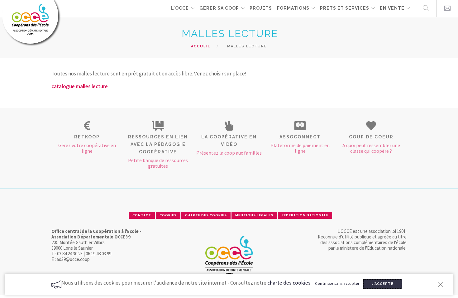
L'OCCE (180, 8)
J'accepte (383, 284)
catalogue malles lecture (79, 86)
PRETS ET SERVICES (344, 8)
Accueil (200, 46)
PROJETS (261, 8)
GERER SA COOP (219, 8)
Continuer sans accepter (337, 283)
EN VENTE (392, 8)
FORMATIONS (293, 8)
